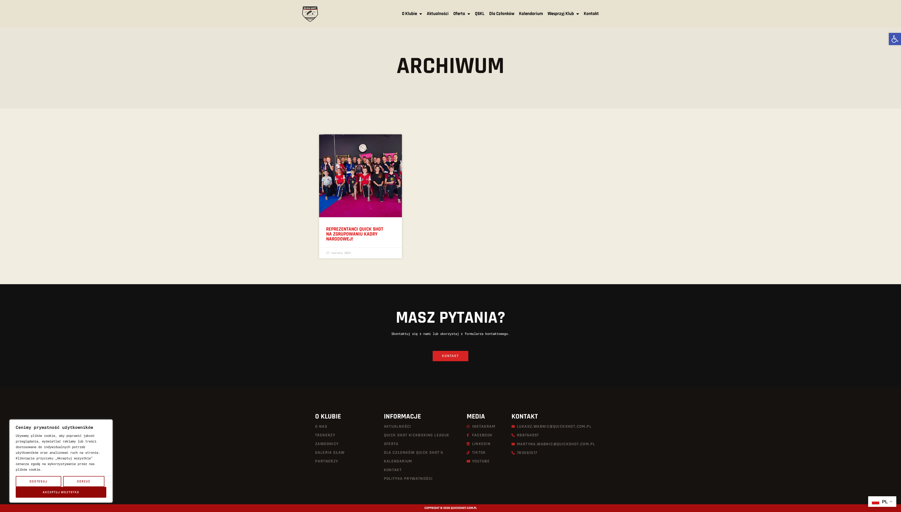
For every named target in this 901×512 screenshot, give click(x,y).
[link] (895, 39)
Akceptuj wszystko (61, 492)
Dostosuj (38, 481)
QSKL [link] (480, 14)
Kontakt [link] (591, 14)
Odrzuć (84, 481)
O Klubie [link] (409, 14)
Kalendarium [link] (531, 14)
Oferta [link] (459, 14)
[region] (61, 461)
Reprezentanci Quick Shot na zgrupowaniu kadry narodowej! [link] (354, 234)
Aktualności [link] (438, 14)
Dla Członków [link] (501, 14)
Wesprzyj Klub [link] (561, 14)
